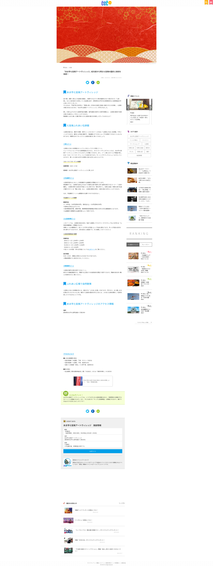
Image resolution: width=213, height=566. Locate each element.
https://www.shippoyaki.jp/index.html (148, 63)
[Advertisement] (93, 485)
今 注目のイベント (133, 244)
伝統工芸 (131, 148)
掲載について (99, 563)
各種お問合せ (108, 563)
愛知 (66, 67)
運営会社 (123, 563)
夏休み (148, 148)
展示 (148, 152)
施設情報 (139, 155)
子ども (131, 152)
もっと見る (122, 503)
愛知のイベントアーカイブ (81, 460)
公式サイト (92, 249)
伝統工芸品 (140, 148)
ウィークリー (145, 244)
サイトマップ (90, 563)
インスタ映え (134, 140)
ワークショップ (134, 144)
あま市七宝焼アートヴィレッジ (139, 136)
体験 (70, 67)
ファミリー (145, 140)
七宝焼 (147, 144)
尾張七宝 (140, 152)
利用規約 (116, 563)
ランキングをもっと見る (142, 322)
